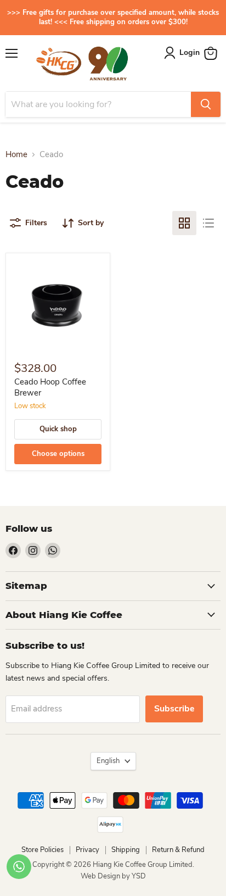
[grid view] (184, 223)
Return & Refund (178, 850)
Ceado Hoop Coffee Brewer (50, 387)
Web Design (101, 876)
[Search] (206, 104)
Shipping (125, 850)
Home (16, 154)
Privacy (87, 850)
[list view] (208, 223)
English (108, 761)
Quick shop (58, 429)
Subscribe (174, 709)
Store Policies (42, 850)
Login (189, 52)
